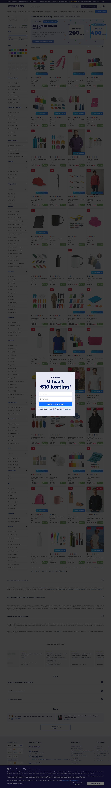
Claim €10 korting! (55, 404)
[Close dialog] (72, 374)
